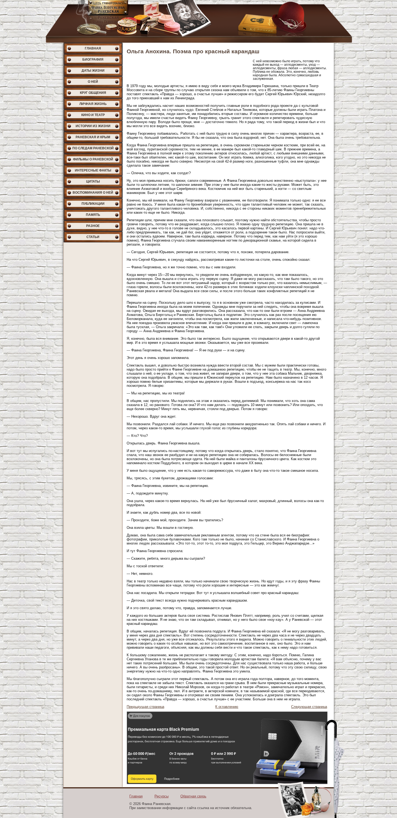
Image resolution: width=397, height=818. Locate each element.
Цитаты (93, 181)
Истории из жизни (93, 126)
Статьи (92, 237)
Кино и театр (93, 115)
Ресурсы (161, 796)
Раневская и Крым (93, 137)
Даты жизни (93, 70)
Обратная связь (193, 796)
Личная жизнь (93, 104)
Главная (93, 48)
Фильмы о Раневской (93, 159)
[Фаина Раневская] (198, 21)
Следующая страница (309, 707)
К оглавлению (226, 707)
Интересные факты (93, 170)
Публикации (93, 204)
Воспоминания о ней (93, 192)
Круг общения (93, 93)
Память (93, 215)
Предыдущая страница (145, 707)
